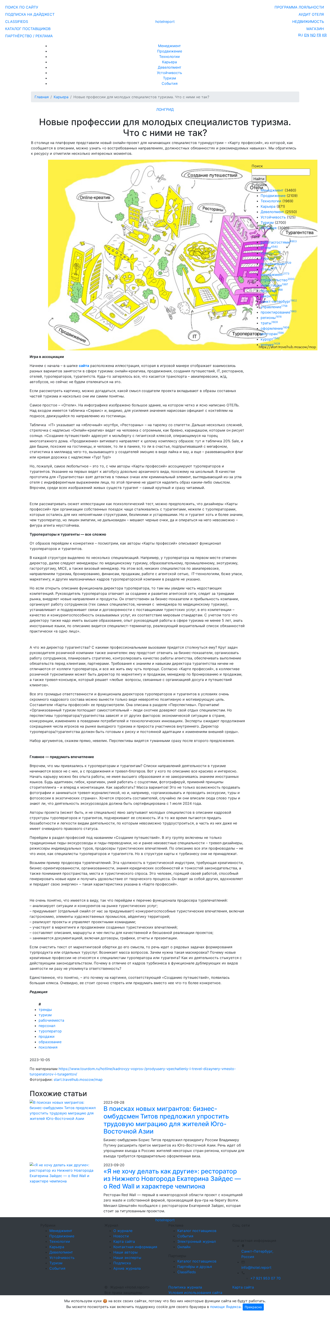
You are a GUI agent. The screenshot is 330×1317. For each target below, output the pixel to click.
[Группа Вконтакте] (235, 1231)
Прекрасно (253, 1307)
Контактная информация (135, 1247)
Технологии (169, 56)
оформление (275, 328)
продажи (47, 1036)
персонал (47, 1025)
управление (274, 307)
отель (269, 269)
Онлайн (183, 1247)
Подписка (122, 1263)
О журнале (122, 1230)
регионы (271, 317)
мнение (270, 344)
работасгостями (279, 242)
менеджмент (275, 274)
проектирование (279, 312)
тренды (45, 1009)
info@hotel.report (256, 1267)
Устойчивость (169, 72)
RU (300, 35)
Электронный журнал (196, 1241)
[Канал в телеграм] (233, 1231)
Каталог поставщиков (196, 1230)
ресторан (272, 333)
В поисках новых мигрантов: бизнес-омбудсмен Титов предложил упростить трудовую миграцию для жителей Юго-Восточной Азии (166, 1120)
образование (50, 1042)
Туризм (169, 78)
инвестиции (274, 285)
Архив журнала (127, 1268)
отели (269, 247)
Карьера (169, 62)
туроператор (50, 1031)
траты (269, 323)
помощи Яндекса (225, 1306)
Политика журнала (185, 1287)
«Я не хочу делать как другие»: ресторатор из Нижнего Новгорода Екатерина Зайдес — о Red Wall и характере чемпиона (172, 1178)
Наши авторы (125, 1252)
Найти (258, 179)
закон (269, 296)
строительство (278, 280)
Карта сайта (124, 1241)
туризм (45, 1015)
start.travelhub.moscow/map (78, 1079)
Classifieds (186, 1272)
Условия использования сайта (195, 1292)
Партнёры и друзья (194, 1266)
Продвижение (169, 51)
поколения (48, 1047)
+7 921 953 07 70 (265, 1278)
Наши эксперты (127, 1257)
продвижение (276, 264)
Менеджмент (169, 46)
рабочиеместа (51, 1020)
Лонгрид (165, 109)
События (170, 83)
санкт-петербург (279, 301)
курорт (270, 339)
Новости (121, 1236)
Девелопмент (169, 67)
